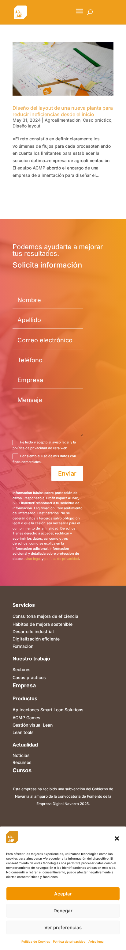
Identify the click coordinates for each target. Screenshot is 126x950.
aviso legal (32, 559)
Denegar (63, 911)
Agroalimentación (62, 120)
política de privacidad (61, 559)
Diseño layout (26, 125)
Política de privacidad (69, 941)
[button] (117, 838)
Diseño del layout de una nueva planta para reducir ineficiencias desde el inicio (63, 111)
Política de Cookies (35, 941)
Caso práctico (97, 120)
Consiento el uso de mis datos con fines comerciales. (44, 459)
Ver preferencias (63, 927)
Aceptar (63, 894)
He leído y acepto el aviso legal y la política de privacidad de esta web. (44, 445)
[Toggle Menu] (79, 11)
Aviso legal (96, 941)
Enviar (67, 473)
